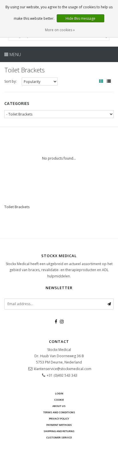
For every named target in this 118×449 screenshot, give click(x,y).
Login (59, 393)
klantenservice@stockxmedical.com (62, 368)
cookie (59, 400)
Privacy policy (59, 418)
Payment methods (59, 425)
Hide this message (80, 18)
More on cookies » (60, 29)
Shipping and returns (59, 431)
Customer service (59, 437)
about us (59, 406)
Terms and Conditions (59, 412)
